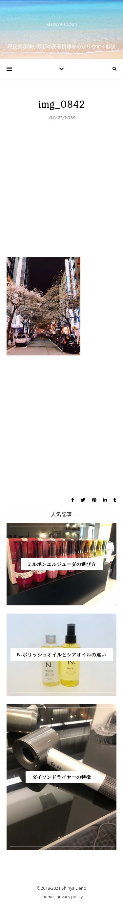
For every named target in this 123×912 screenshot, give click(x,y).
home (48, 897)
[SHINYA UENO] (61, 24)
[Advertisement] (61, 192)
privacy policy (69, 897)
